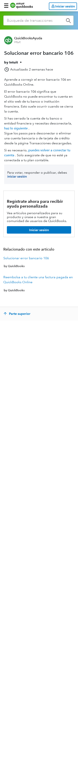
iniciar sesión (17, 176)
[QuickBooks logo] (21, 5)
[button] (6, 6)
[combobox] (38, 20)
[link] (39, 262)
